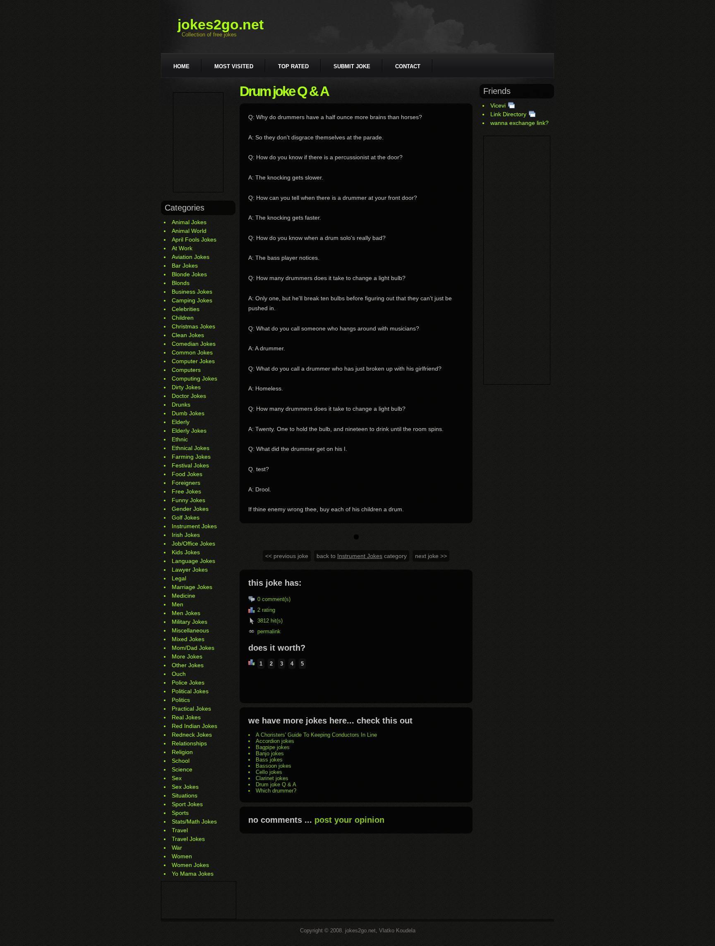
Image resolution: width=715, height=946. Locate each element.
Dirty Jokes (186, 387)
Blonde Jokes (189, 274)
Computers (186, 369)
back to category (362, 556)
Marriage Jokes (192, 587)
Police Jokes (188, 682)
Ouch (179, 674)
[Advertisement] (198, 142)
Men (177, 604)
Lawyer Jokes (190, 569)
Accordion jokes (275, 741)
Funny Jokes (188, 500)
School (181, 760)
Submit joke (352, 66)
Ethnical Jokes (190, 448)
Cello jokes (269, 772)
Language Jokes (193, 561)
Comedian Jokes (194, 343)
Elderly (181, 422)
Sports (180, 812)
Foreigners (186, 482)
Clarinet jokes (272, 778)
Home (181, 66)
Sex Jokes (185, 786)
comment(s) (276, 599)
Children (183, 317)
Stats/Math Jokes (194, 821)
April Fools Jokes (194, 239)
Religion (182, 752)
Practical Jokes (191, 708)
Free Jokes (186, 491)
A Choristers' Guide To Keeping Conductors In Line (316, 735)
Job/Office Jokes (193, 543)
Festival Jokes (190, 465)
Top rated (293, 66)
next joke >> (431, 556)
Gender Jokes (190, 508)
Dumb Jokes (188, 413)
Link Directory (508, 114)
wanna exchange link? (519, 123)
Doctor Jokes (189, 396)
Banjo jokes (270, 753)
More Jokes (187, 656)
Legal (179, 578)
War (177, 847)
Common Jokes (192, 352)
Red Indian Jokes (194, 726)
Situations (184, 795)
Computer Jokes (193, 361)
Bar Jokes (185, 265)
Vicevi (498, 105)
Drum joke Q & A (276, 784)
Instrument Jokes (194, 526)
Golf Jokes (185, 517)
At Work (182, 248)
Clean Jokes (188, 335)
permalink (269, 631)
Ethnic (180, 439)
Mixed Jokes (188, 639)
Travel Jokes (188, 839)
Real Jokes (186, 717)
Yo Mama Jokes (193, 873)
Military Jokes (189, 621)
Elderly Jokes (189, 430)
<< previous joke (286, 556)
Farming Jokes (191, 456)
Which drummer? (276, 791)
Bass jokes (269, 760)
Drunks (181, 404)
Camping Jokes (192, 300)
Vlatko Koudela (397, 930)
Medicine (183, 595)
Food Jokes (187, 474)
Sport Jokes (187, 804)
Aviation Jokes (190, 257)
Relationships (189, 743)
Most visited (233, 66)
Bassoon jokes (273, 766)
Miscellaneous (190, 630)
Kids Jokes (186, 552)
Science (182, 769)
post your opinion (349, 819)
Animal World (189, 231)
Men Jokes (186, 613)
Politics (181, 700)
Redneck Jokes (192, 734)
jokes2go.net (221, 24)
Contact (407, 66)
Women (182, 856)
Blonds (181, 283)
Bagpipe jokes (273, 747)
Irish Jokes (186, 535)
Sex (177, 778)
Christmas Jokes (193, 326)
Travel (180, 830)
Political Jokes (190, 691)
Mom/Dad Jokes (193, 647)
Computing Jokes (194, 378)
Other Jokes (188, 665)
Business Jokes (192, 291)
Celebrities (185, 309)
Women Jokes (190, 865)
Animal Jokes (189, 222)
